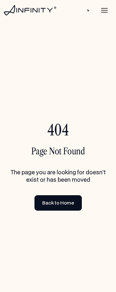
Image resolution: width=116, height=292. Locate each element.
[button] (88, 10)
